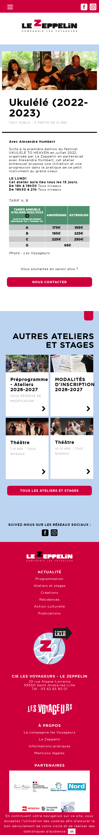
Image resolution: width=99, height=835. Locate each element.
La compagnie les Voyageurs (50, 732)
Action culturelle (49, 606)
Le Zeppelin (49, 739)
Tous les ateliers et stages (49, 490)
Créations (49, 592)
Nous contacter (49, 282)
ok (72, 831)
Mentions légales (49, 753)
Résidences (49, 599)
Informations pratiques (49, 746)
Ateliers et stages (50, 586)
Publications (49, 613)
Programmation (49, 579)
